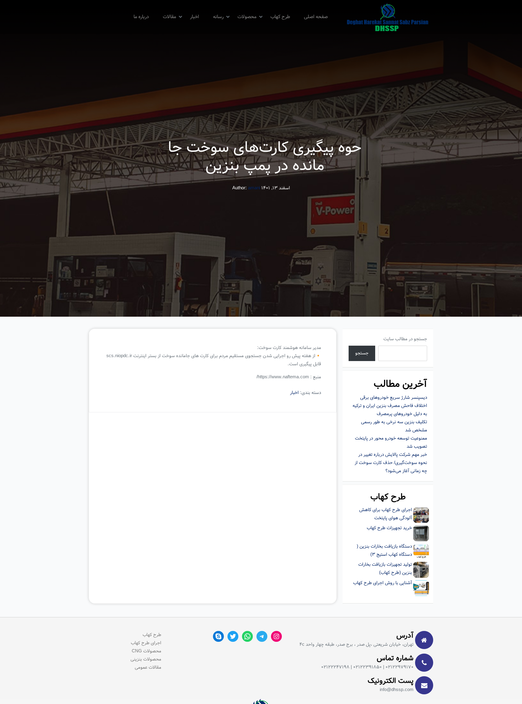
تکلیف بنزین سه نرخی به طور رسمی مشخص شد (394, 426)
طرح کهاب (280, 17)
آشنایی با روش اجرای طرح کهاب (382, 583)
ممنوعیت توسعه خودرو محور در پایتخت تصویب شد (391, 442)
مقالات (169, 17)
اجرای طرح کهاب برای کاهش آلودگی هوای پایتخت (385, 514)
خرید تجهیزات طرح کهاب (389, 528)
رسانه (218, 17)
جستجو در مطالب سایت (405, 339)
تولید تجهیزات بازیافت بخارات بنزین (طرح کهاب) (385, 568)
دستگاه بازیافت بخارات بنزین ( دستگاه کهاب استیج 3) (384, 550)
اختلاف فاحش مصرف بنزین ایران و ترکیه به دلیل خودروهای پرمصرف (390, 410)
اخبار (194, 17)
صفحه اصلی (316, 17)
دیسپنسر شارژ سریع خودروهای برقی (393, 397)
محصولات (246, 17)
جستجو (362, 353)
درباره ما (141, 17)
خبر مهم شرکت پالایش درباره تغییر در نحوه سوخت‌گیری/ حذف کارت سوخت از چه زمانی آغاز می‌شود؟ (391, 463)
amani (254, 188)
